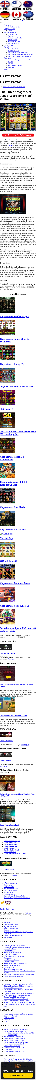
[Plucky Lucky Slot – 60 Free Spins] (7, 712)
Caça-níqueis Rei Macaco (13, 529)
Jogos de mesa (8, 892)
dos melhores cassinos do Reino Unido (20, 54)
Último (10, 30)
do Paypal (11, 63)
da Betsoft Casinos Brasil (16, 38)
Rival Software (13, 34)
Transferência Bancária (15, 65)
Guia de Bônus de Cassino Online (15, 896)
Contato (6, 71)
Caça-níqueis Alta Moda (12, 507)
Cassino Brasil (8, 45)
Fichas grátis (8, 885)
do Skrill (10, 62)
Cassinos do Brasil (10, 842)
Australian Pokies (13, 49)
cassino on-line (7, 87)
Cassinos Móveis (9, 894)
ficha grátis (7, 25)
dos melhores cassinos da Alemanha (19, 56)
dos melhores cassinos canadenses (18, 52)
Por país (6, 47)
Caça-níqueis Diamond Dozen (15, 583)
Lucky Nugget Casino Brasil (9, 825)
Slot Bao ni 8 (6, 409)
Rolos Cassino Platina (7, 653)
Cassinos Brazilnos (10, 844)
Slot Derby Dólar (9, 560)
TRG (10, 145)
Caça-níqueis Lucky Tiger (13, 364)
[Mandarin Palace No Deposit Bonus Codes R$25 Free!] (7, 790)
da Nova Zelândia (13, 51)
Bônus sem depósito (10, 883)
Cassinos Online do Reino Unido (15, 853)
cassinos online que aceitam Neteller (19, 60)
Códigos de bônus (9, 29)
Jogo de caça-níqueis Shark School (17, 386)
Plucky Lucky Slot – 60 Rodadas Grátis (13, 716)
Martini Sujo (6, 538)
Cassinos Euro (9, 848)
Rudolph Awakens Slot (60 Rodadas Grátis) (13, 483)
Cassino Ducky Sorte (7, 909)
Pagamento (7, 58)
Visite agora (11, 659)
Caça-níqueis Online (10, 890)
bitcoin (6, 69)
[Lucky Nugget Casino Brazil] (7, 821)
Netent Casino (12, 40)
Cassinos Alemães (10, 852)
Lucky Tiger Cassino (7, 869)
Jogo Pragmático (13, 43)
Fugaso (10, 36)
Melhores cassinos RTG (11, 888)
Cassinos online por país (12, 841)
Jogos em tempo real (10, 32)
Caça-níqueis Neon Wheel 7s (14, 605)
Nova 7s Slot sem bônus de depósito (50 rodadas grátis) (18, 433)
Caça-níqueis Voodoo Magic (14, 316)
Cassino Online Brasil (11, 850)
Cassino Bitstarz (5, 760)
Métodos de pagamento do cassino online (17, 898)
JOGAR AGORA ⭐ (18, 1075)
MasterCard (11, 67)
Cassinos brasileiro (10, 846)
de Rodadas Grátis (14, 27)
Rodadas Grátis (9, 887)
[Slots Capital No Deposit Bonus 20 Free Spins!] (7, 681)
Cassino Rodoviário (6, 741)
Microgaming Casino (14, 41)
